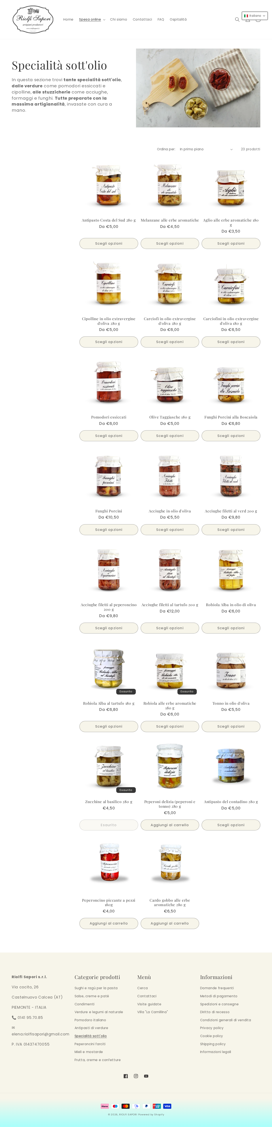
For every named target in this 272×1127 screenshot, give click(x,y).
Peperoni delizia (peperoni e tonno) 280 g (170, 804)
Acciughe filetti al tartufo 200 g (170, 604)
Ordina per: (166, 149)
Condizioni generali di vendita (225, 1020)
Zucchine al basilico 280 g (108, 801)
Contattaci (147, 996)
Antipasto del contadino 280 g (231, 801)
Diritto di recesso (215, 1012)
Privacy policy (212, 1028)
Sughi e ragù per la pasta (96, 988)
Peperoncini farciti (90, 1044)
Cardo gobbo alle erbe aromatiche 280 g (170, 902)
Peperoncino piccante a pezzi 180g (108, 902)
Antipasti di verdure (91, 1028)
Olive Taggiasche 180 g (170, 417)
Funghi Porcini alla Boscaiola (231, 417)
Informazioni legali (215, 1052)
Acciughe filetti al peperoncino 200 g (109, 607)
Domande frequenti (217, 988)
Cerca (142, 988)
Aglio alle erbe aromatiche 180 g (231, 222)
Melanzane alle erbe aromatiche (170, 220)
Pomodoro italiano (90, 1020)
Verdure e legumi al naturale (99, 1012)
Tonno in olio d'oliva (231, 703)
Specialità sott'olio (91, 1036)
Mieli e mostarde (89, 1052)
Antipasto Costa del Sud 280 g (109, 220)
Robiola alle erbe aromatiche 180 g (170, 705)
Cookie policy (211, 1036)
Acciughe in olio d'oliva (170, 511)
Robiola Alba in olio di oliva (231, 604)
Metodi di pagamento (219, 996)
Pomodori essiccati (108, 417)
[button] (91, 19)
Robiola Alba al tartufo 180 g (109, 703)
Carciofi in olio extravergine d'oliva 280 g (170, 321)
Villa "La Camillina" (152, 1012)
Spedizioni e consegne (219, 1004)
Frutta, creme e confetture (98, 1060)
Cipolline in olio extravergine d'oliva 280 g (109, 321)
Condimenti (85, 1004)
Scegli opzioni (108, 243)
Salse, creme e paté (92, 996)
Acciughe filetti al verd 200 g (231, 511)
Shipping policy (213, 1044)
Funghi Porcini (108, 511)
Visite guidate (149, 1004)
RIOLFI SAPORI (128, 1114)
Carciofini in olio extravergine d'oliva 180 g (231, 321)
